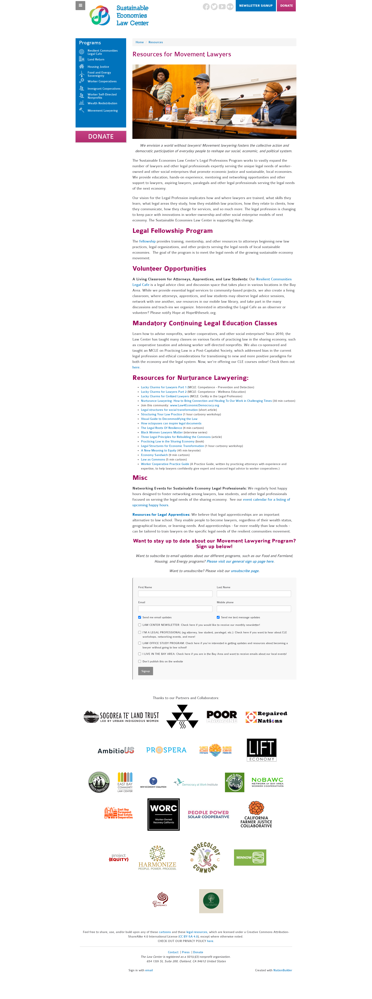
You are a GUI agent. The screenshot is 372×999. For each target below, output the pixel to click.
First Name (145, 587)
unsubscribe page (245, 571)
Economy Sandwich (154, 455)
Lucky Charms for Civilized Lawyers (165, 396)
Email (141, 602)
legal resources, (197, 932)
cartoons (165, 932)
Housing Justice (98, 67)
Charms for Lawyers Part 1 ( (168, 387)
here (136, 367)
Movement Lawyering (103, 110)
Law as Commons (153, 459)
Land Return (96, 59)
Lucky (145, 387)
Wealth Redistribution (102, 103)
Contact (173, 952)
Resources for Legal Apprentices (160, 514)
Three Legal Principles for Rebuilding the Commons (176, 437)
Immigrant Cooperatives (104, 89)
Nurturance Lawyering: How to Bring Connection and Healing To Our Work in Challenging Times (206, 401)
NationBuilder (282, 970)
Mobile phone (225, 602)
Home (140, 42)
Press (186, 952)
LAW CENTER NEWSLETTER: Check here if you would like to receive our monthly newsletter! (201, 625)
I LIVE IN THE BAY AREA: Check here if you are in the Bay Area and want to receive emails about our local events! (215, 654)
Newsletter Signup (256, 6)
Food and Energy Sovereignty (99, 74)
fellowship (147, 241)
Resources (156, 42)
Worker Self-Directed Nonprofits (102, 96)
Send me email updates (157, 617)
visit (221, 561)
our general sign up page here (249, 561)
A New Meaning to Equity (159, 450)
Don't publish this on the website (163, 661)
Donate (286, 6)
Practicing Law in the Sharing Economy (168, 441)
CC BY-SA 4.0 (188, 936)
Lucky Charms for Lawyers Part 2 (164, 392)
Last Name (223, 587)
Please (212, 561)
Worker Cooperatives (102, 81)
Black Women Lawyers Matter (162, 432)
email (149, 970)
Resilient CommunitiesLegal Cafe (103, 52)
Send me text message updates (240, 617)
